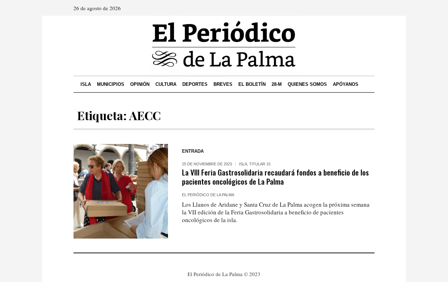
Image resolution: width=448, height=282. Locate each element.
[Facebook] (349, 8)
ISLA (243, 164)
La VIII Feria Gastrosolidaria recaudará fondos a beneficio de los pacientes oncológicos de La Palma (275, 177)
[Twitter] (368, 8)
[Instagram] (358, 8)
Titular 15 (260, 164)
